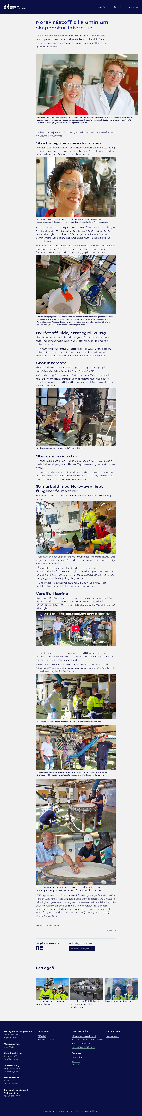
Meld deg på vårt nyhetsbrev (82, 949)
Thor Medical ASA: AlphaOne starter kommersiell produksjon (85, 1004)
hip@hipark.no (17, 1037)
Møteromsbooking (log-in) (83, 1047)
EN (119, 6)
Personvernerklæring (90, 1111)
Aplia (55, 1111)
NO (114, 6)
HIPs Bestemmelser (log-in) (84, 1036)
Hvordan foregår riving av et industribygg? (51, 1002)
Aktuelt (41, 1036)
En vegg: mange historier (118, 1001)
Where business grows (81, 1043)
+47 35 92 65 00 (14, 1034)
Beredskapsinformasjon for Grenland (88, 1039)
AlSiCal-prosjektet (79, 154)
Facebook (76, 1057)
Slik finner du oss (45, 1039)
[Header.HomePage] (18, 6)
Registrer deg (112, 1036)
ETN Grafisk (74, 1111)
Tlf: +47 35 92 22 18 (12, 1096)
